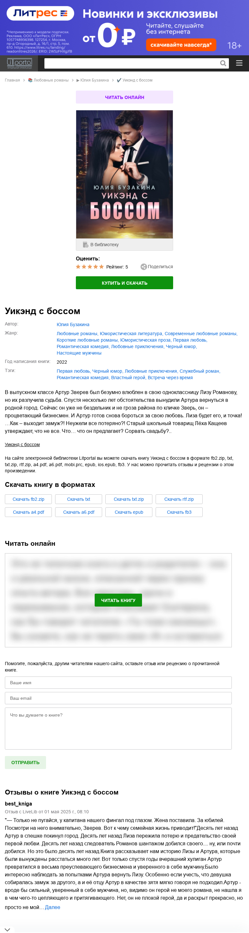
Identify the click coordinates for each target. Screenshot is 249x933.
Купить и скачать (125, 283)
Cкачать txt (78, 499)
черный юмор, (181, 346)
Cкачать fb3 (179, 512)
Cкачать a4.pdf (28, 512)
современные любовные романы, (201, 333)
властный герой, (129, 377)
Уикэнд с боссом (22, 444)
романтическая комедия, (83, 346)
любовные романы (51, 80)
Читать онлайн (124, 97)
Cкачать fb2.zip (28, 499)
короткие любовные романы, (88, 340)
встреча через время (170, 377)
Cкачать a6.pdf (78, 512)
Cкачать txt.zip (129, 499)
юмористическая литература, (131, 333)
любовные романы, (78, 333)
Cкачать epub (129, 512)
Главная (12, 80)
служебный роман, (200, 371)
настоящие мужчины (79, 353)
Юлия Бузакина (94, 80)
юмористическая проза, (146, 340)
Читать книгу (118, 600)
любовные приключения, (138, 346)
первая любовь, (190, 340)
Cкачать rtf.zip (179, 499)
